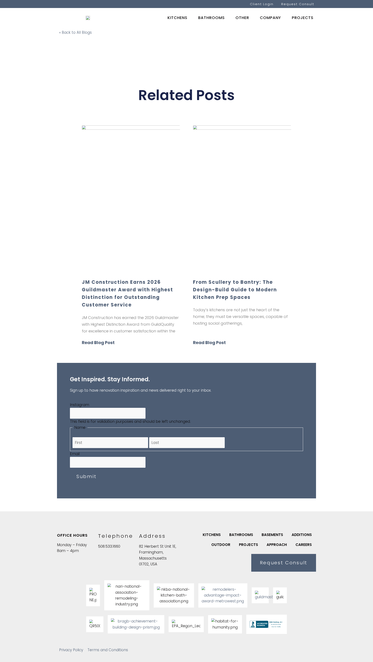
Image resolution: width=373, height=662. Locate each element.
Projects (302, 17)
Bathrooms (211, 17)
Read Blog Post (98, 343)
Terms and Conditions (107, 649)
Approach (277, 544)
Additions (302, 534)
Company (270, 17)
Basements (272, 534)
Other (242, 17)
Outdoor (220, 544)
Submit (86, 476)
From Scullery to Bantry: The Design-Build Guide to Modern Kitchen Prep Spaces (235, 290)
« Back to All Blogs (75, 32)
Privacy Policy (71, 649)
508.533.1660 (109, 546)
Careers (304, 544)
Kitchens (177, 17)
